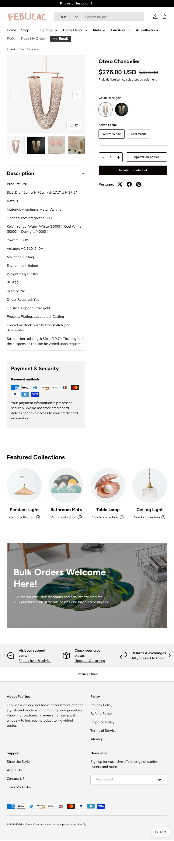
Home (11, 30)
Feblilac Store (24, 824)
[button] (164, 16)
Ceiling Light (149, 509)
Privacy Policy (101, 705)
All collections (147, 30)
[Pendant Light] (24, 485)
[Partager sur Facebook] (129, 184)
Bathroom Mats (66, 509)
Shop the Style (18, 761)
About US (14, 770)
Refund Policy (101, 713)
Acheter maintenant (133, 170)
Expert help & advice (35, 660)
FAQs (11, 38)
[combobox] (99, 16)
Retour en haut (87, 674)
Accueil (11, 49)
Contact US (16, 778)
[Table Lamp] (108, 485)
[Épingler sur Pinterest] (138, 184)
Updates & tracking (89, 660)
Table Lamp (108, 509)
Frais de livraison (110, 79)
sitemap (96, 739)
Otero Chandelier (29, 49)
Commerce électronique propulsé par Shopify (59, 824)
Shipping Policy (102, 722)
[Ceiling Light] (149, 485)
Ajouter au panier (146, 157)
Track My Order (33, 38)
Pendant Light (24, 509)
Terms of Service (103, 730)
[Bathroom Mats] (66, 485)
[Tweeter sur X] (120, 184)
